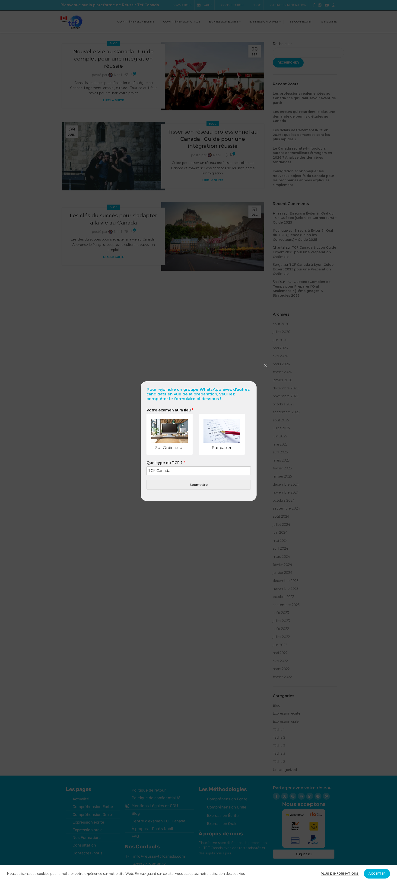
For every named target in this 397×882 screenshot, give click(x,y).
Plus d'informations (340, 873)
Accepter (376, 873)
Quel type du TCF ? (165, 463)
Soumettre (199, 484)
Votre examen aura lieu (169, 410)
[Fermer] (266, 365)
